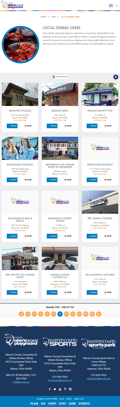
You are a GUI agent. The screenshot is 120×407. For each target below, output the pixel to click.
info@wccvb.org (21, 382)
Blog (62, 399)
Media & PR (78, 399)
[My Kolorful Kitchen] (100, 258)
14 (85, 314)
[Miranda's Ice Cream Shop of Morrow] (60, 148)
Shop (52, 403)
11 (66, 314)
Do (43, 403)
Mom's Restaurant (100, 164)
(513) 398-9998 (20, 120)
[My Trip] (105, 5)
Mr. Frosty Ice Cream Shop (20, 276)
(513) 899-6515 (60, 230)
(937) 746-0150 (100, 174)
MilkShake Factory (20, 164)
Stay (62, 403)
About (69, 399)
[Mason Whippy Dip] (100, 94)
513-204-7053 (60, 376)
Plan (34, 403)
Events (84, 403)
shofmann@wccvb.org (60, 380)
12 (72, 314)
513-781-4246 (20, 230)
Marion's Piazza (20, 110)
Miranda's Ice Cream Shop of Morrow (60, 166)
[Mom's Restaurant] (100, 148)
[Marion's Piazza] (20, 94)
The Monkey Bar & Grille (20, 219)
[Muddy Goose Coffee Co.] (60, 258)
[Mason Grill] (60, 94)
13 (79, 314)
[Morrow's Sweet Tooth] (60, 202)
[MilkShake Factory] (20, 148)
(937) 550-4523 (60, 287)
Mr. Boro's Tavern (100, 218)
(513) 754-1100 (60, 120)
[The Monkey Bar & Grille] (20, 202)
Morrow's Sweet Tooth (60, 219)
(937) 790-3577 (20, 287)
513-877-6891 (20, 174)
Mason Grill (60, 110)
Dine (72, 403)
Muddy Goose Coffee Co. (60, 276)
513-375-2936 (100, 284)
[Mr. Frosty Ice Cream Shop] (20, 258)
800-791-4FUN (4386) (18, 375)
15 (92, 314)
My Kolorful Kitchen (100, 274)
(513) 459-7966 (100, 120)
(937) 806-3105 (100, 228)
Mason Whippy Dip (100, 110)
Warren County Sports (47, 399)
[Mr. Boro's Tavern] (100, 202)
